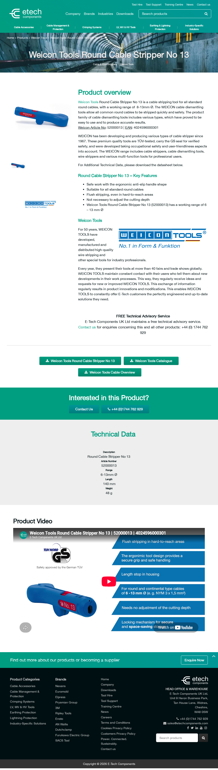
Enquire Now (194, 660)
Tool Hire (137, 4)
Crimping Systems (92, 27)
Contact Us (84, 409)
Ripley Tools (63, 713)
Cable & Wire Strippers (105, 64)
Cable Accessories (24, 27)
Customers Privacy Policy (118, 733)
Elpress (60, 697)
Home (10, 37)
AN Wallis (61, 724)
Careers (106, 717)
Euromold (61, 691)
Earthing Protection (23, 712)
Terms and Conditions (115, 722)
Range (109, 470)
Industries (105, 14)
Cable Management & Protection (58, 27)
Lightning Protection (23, 718)
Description (109, 452)
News (190, 4)
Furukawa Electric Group (72, 735)
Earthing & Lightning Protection (160, 27)
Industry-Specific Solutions (194, 27)
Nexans (60, 686)
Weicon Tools (39, 37)
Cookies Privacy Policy (116, 728)
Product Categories (25, 679)
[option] (41, 116)
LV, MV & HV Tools (126, 27)
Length (108, 479)
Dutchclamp (63, 729)
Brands (89, 14)
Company (73, 14)
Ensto (59, 718)
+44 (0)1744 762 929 (127, 409)
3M (57, 708)
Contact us (203, 4)
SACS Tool (62, 740)
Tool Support (153, 4)
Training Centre (174, 4)
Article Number (109, 461)
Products (22, 37)
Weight (109, 488)
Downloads (124, 14)
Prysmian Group (66, 702)
